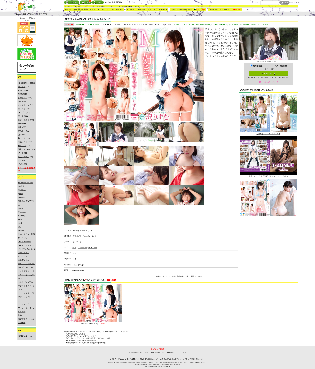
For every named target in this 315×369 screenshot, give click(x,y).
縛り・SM (22, 145)
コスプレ (21, 112)
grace (20, 193)
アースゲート (23, 252)
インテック (22, 256)
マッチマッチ (23, 304)
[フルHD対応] (23, 83)
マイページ (74, 2)
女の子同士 (22, 142)
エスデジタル (23, 260)
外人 (20, 160)
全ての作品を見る (26, 67)
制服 (24, 13)
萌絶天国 (21, 322)
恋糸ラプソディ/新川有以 (268, 218)
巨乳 (20, 101)
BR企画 (21, 186)
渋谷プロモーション (26, 319)
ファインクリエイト (26, 293)
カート (87, 2)
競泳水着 (21, 138)
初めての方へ (201, 9)
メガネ (21, 164)
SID (19, 226)
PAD (20, 219)
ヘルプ (99, 2)
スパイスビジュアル (26, 274)
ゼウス (21, 278)
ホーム (18, 13)
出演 (67, 235)
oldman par (22, 215)
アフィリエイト (180, 352)
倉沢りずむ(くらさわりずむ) (84, 236)
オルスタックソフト (26, 263)
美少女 (21, 116)
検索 (286, 3)
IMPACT (21, 197)
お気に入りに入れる (269, 82)
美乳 (20, 127)
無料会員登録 (237, 9)
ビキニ (21, 90)
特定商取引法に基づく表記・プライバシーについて (147, 352)
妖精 (20, 315)
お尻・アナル (23, 156)
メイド (21, 153)
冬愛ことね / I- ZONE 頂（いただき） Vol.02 (268, 176)
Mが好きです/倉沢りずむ (90, 323)
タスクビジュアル (25, 282)
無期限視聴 (258, 65)
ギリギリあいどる (25, 267)
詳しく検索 (294, 2)
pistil (20, 223)
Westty (21, 230)
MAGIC (21, 208)
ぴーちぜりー (23, 237)
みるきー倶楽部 (24, 241)
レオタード (22, 97)
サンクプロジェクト (26, 271)
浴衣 (20, 123)
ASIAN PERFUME (25, 182)
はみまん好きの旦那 (26, 234)
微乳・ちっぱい (24, 149)
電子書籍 (21, 86)
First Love (22, 190)
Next (201, 74)
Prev (67, 74)
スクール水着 (23, 119)
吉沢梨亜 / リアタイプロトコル (268, 133)
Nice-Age (22, 212)
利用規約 (170, 352)
